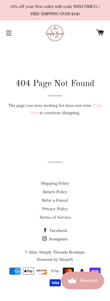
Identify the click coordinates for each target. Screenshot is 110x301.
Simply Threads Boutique (62, 252)
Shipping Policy (55, 183)
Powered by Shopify (55, 259)
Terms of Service (55, 217)
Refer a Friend (55, 200)
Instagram (58, 239)
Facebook (58, 230)
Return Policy (55, 191)
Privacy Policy (55, 208)
